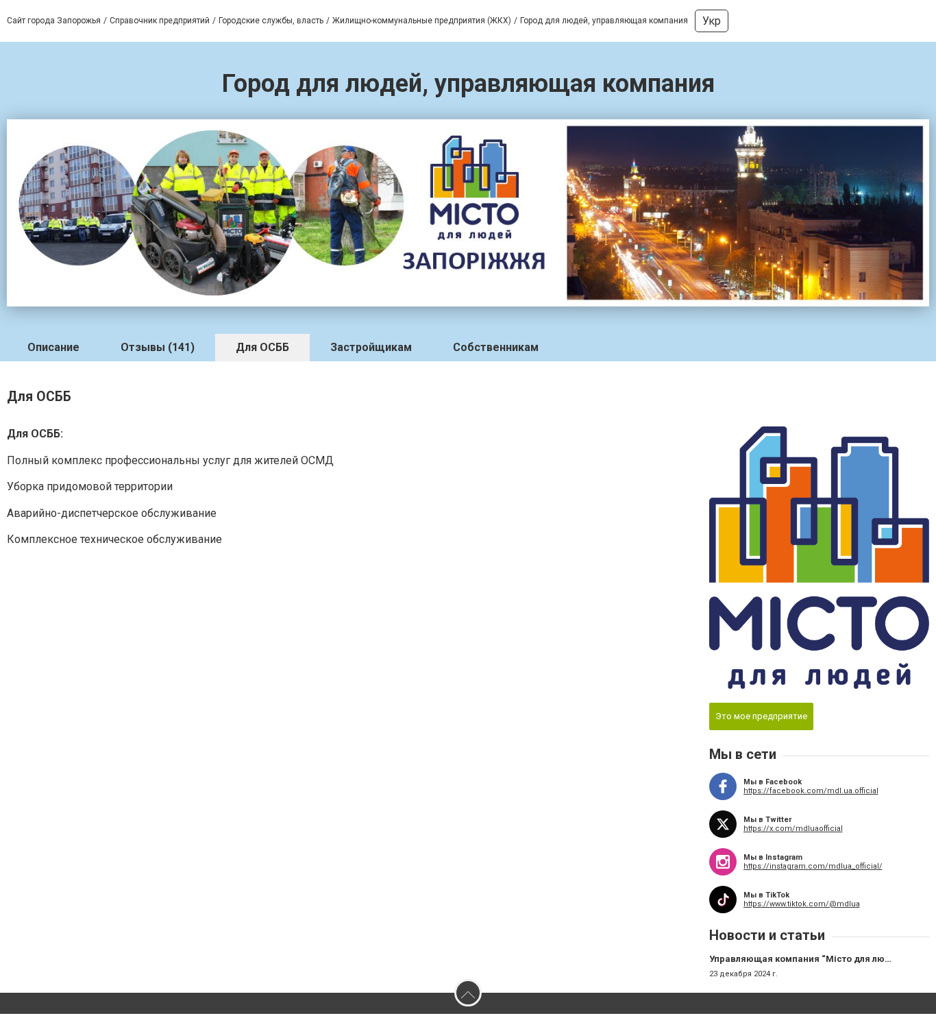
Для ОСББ (262, 347)
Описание (53, 347)
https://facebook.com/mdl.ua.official (810, 790)
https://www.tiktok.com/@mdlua (801, 904)
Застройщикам (371, 347)
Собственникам (496, 347)
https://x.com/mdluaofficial (793, 828)
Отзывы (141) (158, 347)
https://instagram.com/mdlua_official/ (813, 866)
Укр (711, 20)
